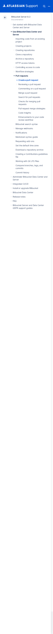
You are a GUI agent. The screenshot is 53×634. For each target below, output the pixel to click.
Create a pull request (28, 80)
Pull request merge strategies (31, 108)
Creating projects (23, 46)
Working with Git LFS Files (27, 161)
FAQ (15, 201)
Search (44, 6)
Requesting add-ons (25, 141)
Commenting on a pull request (32, 88)
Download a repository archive (29, 150)
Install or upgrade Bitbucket (25, 188)
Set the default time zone (27, 145)
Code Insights (24, 113)
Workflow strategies (25, 71)
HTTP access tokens (25, 63)
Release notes (19, 196)
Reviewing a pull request (29, 84)
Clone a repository (24, 54)
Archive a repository (25, 58)
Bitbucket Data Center (23, 192)
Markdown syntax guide (27, 137)
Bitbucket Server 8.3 (20, 17)
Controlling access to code (28, 67)
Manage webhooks (24, 128)
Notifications (21, 132)
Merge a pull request (27, 93)
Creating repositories (25, 50)
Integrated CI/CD (20, 184)
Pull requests (22, 76)
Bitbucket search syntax (27, 124)
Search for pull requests (29, 97)
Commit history (22, 172)
